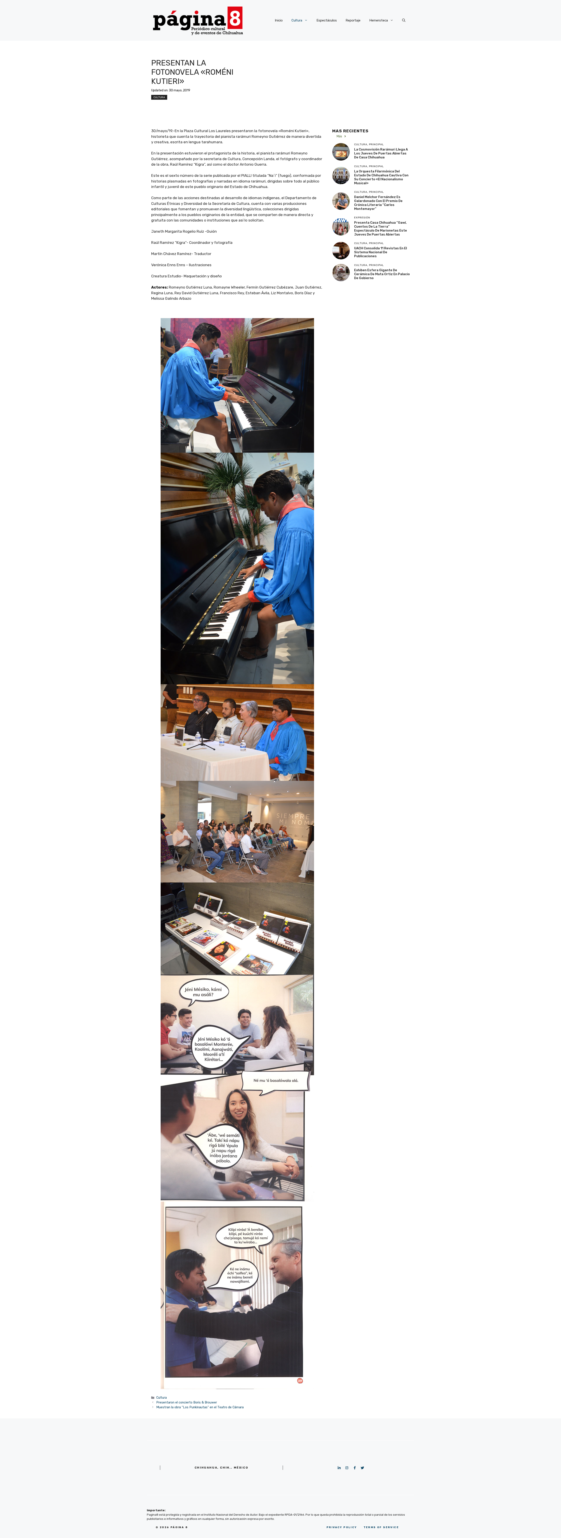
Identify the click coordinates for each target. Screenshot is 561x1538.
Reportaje (353, 20)
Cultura (296, 20)
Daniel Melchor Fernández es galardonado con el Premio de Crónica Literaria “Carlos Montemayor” (378, 203)
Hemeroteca (378, 20)
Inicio (279, 20)
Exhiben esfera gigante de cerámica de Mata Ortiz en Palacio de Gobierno (382, 274)
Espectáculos (326, 20)
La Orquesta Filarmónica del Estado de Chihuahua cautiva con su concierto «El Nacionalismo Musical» (381, 177)
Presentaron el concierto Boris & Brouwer (186, 1402)
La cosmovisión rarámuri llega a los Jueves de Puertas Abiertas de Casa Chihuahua (381, 153)
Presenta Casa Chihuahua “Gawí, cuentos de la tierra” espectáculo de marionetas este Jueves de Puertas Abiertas (380, 228)
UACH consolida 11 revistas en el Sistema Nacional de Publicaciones (380, 252)
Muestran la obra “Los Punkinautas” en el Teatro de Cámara (200, 1407)
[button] (404, 20)
